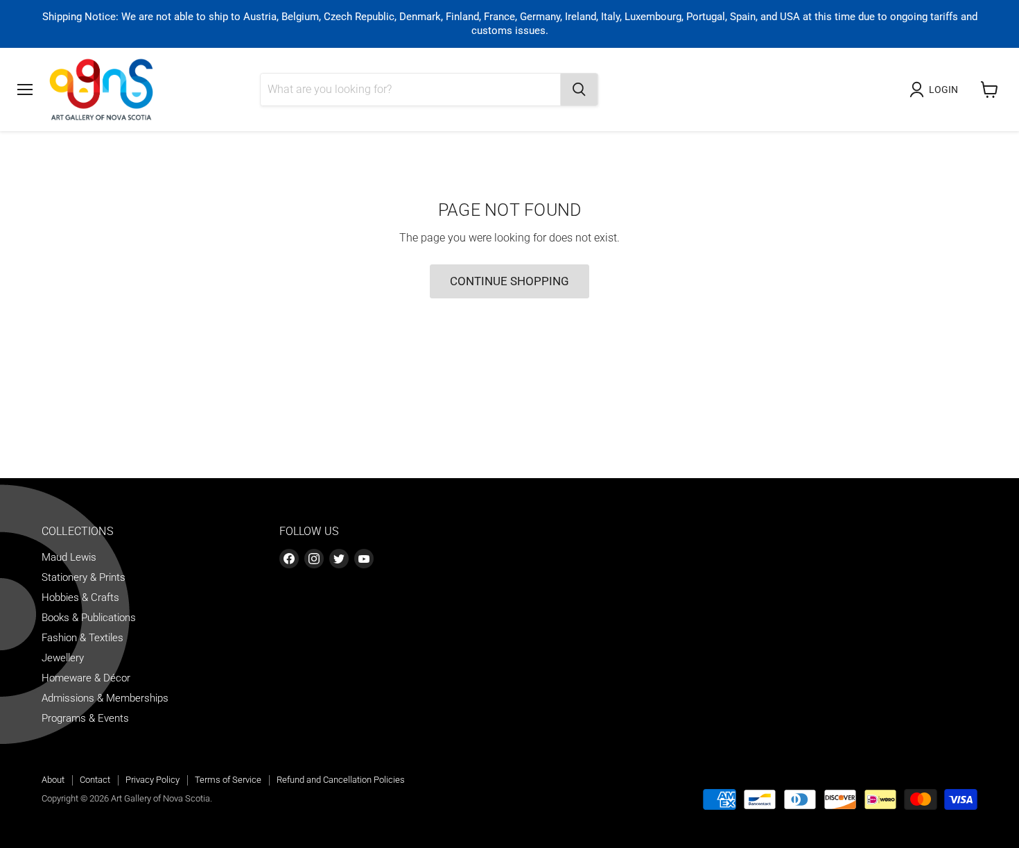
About (53, 779)
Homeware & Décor (86, 678)
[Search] (579, 89)
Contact (95, 779)
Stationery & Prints (83, 577)
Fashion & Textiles (82, 637)
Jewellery (63, 658)
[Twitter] (339, 558)
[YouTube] (364, 558)
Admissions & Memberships (105, 698)
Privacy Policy (152, 779)
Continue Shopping (509, 281)
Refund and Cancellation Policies (341, 779)
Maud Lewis (69, 557)
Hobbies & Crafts (80, 597)
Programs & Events (85, 718)
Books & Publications (89, 617)
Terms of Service (228, 779)
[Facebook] (289, 558)
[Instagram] (314, 558)
